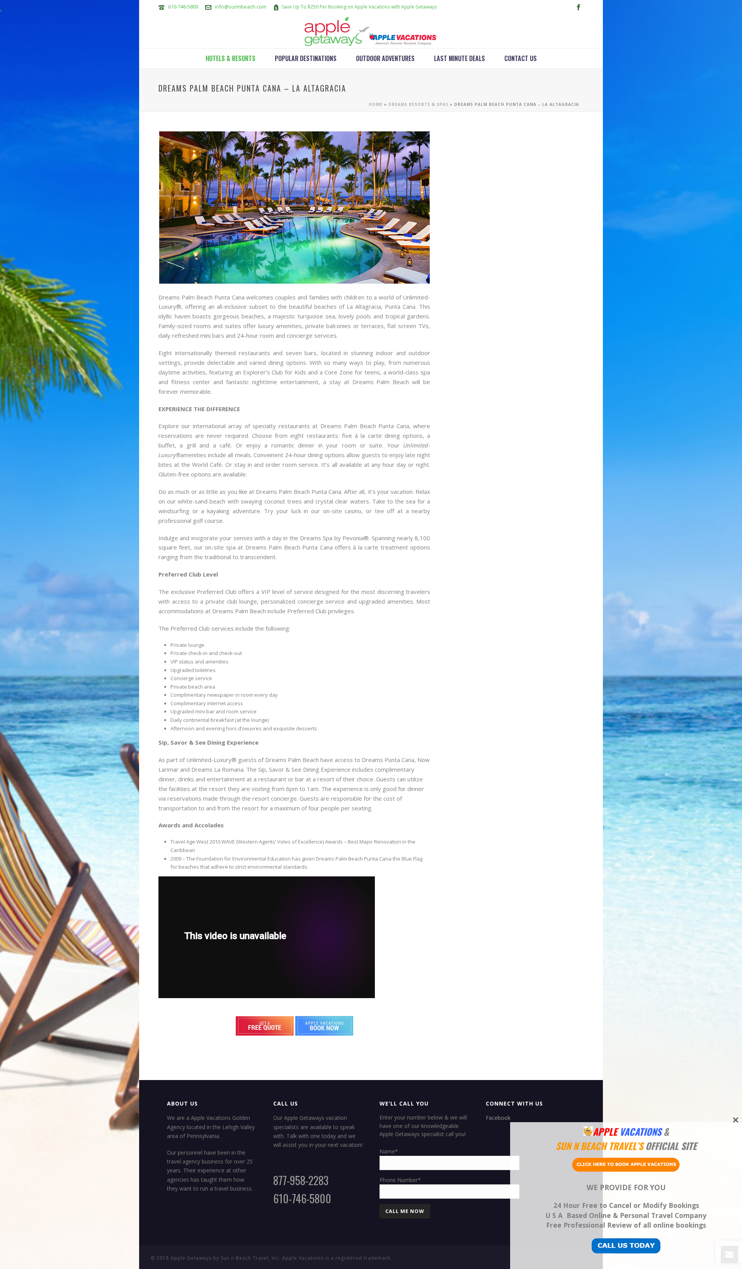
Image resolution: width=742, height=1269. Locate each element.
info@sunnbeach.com (240, 6)
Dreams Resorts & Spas (418, 104)
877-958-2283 (300, 1180)
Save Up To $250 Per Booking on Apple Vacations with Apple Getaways (359, 6)
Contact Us (520, 58)
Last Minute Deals (459, 58)
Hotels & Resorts (230, 58)
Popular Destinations (306, 58)
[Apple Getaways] (371, 31)
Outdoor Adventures (385, 58)
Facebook (498, 1117)
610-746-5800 (183, 6)
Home (376, 104)
